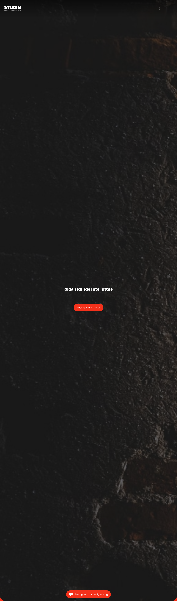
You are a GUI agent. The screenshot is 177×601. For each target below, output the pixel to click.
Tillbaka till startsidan (88, 307)
